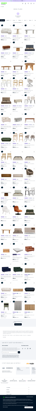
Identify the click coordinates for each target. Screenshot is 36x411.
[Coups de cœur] (28, 3)
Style (25, 20)
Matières (19, 20)
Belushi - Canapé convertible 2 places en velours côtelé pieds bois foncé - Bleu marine (6, 277)
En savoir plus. (17, 357)
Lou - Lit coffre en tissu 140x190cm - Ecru (18, 199)
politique (24, 405)
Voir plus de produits (18, 324)
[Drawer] (4, 3)
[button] (18, 21)
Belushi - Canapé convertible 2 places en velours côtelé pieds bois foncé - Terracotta (29, 257)
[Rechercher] (22, 3)
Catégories (7, 20)
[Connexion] (25, 3)
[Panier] (31, 3)
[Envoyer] (19, 352)
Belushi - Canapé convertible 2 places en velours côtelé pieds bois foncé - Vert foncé (18, 277)
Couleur (14, 20)
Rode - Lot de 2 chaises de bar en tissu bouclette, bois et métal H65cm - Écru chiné (29, 200)
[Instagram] (28, 348)
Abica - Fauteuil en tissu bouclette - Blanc (6, 218)
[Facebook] (25, 348)
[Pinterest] (30, 348)
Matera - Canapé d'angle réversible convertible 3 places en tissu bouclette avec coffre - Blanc (6, 38)
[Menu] (33, 3)
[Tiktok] (22, 348)
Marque (30, 20)
